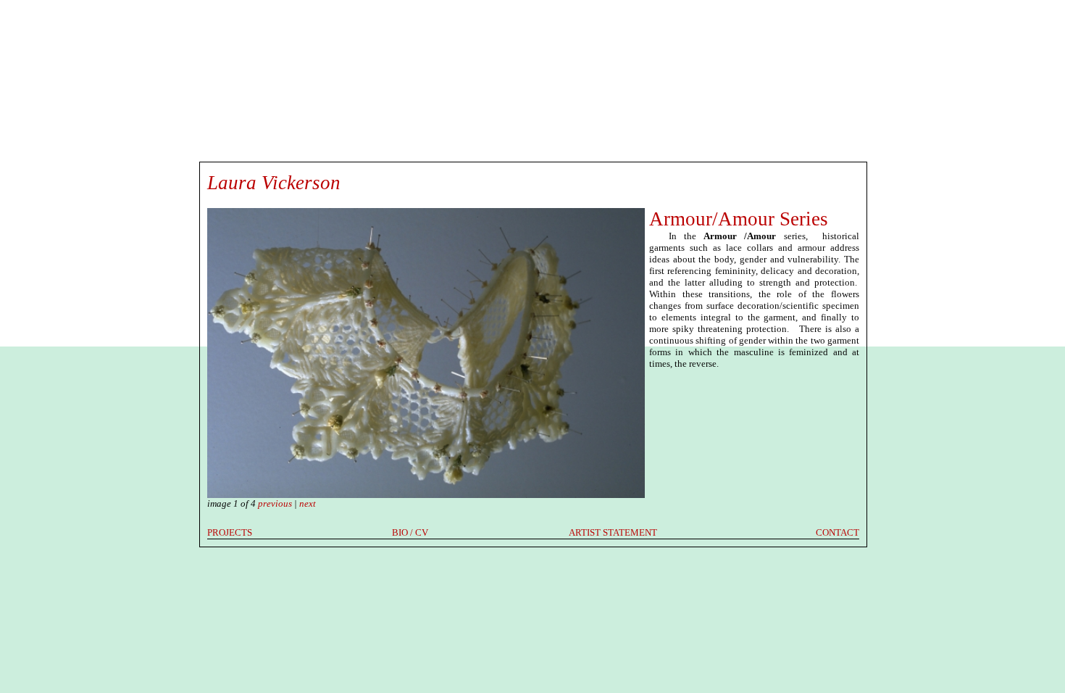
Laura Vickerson (274, 183)
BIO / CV (410, 532)
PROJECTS (229, 532)
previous (275, 503)
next (307, 503)
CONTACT (837, 532)
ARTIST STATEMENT (613, 532)
